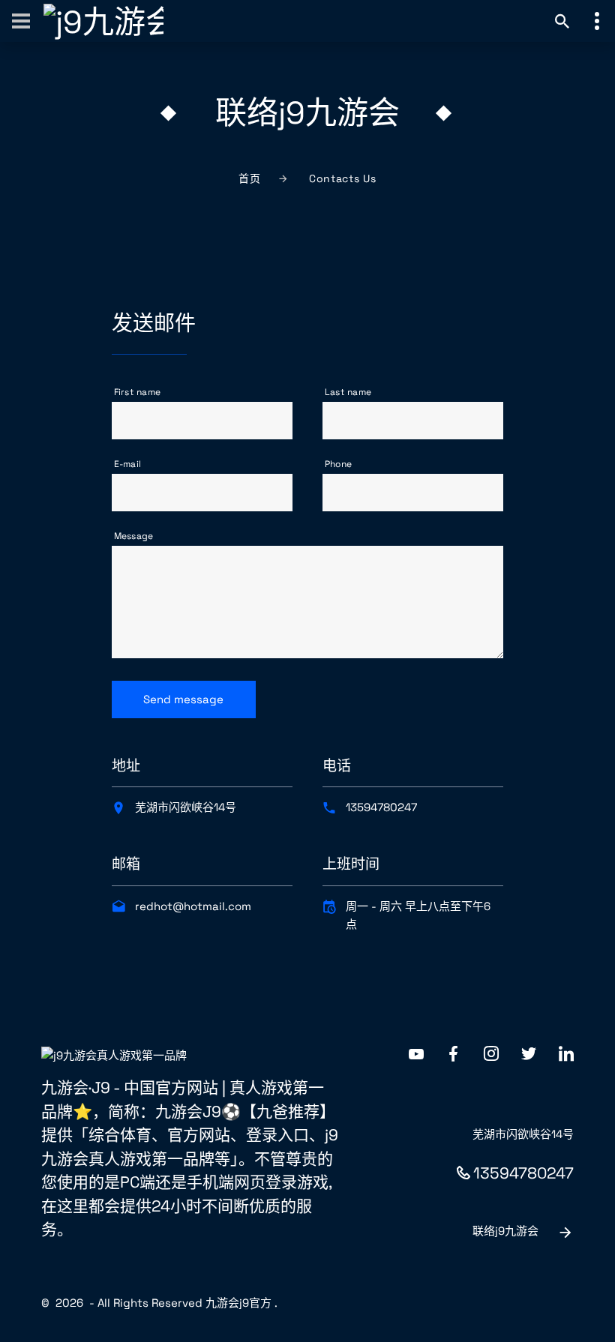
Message (134, 536)
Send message (183, 699)
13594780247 (381, 807)
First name (137, 392)
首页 (249, 178)
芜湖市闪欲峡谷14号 (185, 807)
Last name (348, 392)
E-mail (127, 464)
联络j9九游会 (505, 1231)
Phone (338, 464)
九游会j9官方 (239, 1303)
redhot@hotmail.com (193, 906)
